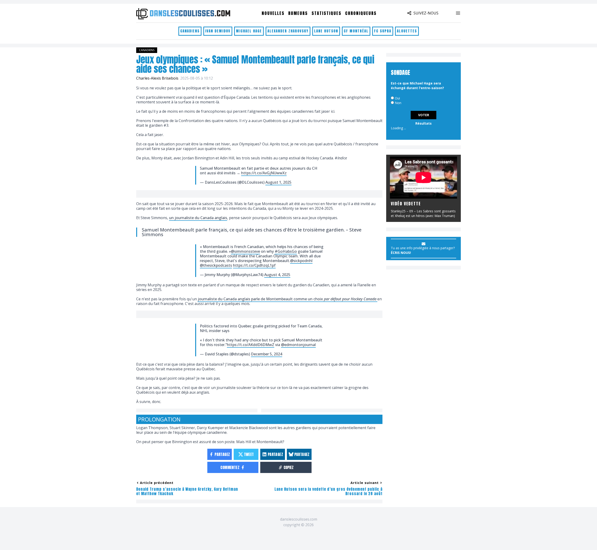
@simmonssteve (245, 251)
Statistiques (326, 13)
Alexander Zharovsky (288, 31)
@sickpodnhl (301, 260)
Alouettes (407, 31)
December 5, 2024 (266, 354)
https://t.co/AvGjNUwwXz (264, 172)
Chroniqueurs (361, 13)
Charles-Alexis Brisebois (157, 78)
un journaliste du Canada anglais (198, 217)
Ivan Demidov (217, 31)
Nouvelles (273, 13)
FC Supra (382, 31)
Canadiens (190, 31)
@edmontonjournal (298, 344)
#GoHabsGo (286, 251)
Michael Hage (249, 31)
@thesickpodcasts (216, 265)
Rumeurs (298, 13)
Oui (397, 98)
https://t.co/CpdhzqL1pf (254, 265)
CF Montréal (356, 31)
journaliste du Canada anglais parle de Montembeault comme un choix (287, 298)
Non (398, 103)
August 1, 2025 (278, 182)
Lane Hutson (326, 31)
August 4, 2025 (277, 274)
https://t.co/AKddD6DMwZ (250, 344)
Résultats (423, 123)
